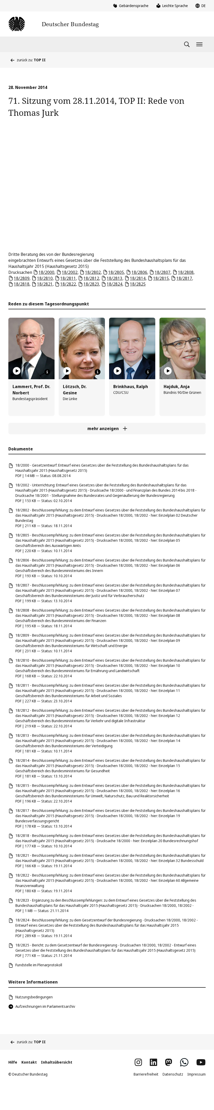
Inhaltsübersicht (56, 1062)
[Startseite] (53, 24)
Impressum (196, 1074)
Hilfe (12, 1062)
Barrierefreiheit (146, 1074)
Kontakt (29, 1062)
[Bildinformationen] (47, 372)
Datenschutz (173, 1074)
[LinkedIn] (153, 1062)
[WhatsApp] (184, 1062)
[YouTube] (201, 1062)
